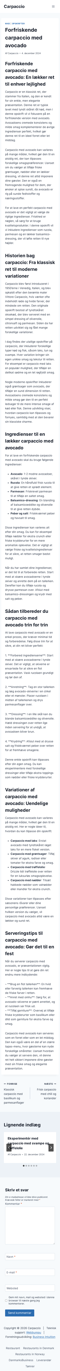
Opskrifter (18, 23)
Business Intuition (44, 1336)
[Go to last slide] (9, 1148)
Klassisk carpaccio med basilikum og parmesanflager (14, 1093)
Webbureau (33, 1332)
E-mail (12, 1272)
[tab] (23, 1166)
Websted (12, 1288)
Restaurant (13, 1348)
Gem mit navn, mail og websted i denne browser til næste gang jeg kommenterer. (31, 1300)
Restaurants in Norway (30, 1354)
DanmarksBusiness (21, 1360)
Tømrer (30, 1366)
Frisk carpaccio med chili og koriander (46, 1091)
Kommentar (13, 1203)
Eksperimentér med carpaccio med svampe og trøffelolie (28, 1143)
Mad (7, 23)
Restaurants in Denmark (38, 1348)
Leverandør (43, 1360)
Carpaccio (13, 53)
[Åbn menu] (53, 6)
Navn (11, 1256)
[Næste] (51, 1148)
